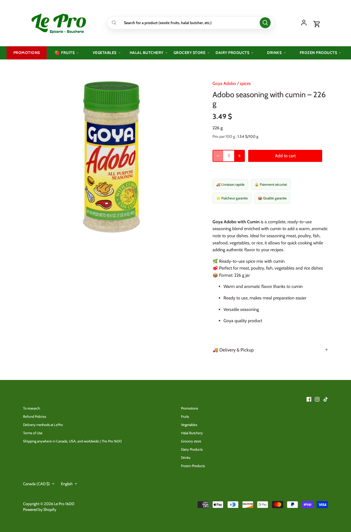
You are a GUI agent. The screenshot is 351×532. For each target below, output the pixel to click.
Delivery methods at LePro (43, 424)
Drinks (185, 457)
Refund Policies (34, 416)
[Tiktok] (325, 399)
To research (31, 408)
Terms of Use (33, 433)
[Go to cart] (317, 24)
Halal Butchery (192, 433)
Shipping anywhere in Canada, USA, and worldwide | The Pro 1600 (72, 441)
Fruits (185, 416)
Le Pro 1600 (64, 503)
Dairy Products (192, 449)
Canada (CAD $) (36, 484)
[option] (111, 157)
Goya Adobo (224, 83)
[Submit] (265, 22)
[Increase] (239, 156)
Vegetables (189, 424)
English (67, 484)
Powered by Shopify (39, 509)
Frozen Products (193, 466)
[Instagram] (317, 399)
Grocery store (191, 441)
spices (245, 83)
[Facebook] (309, 399)
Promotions (189, 408)
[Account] (304, 23)
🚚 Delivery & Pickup (233, 350)
